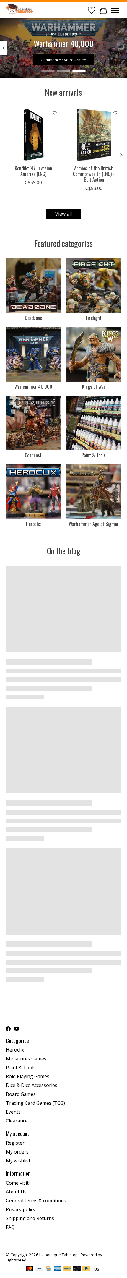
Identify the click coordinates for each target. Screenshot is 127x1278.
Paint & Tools (94, 455)
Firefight (94, 317)
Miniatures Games (26, 1058)
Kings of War (93, 386)
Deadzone (33, 317)
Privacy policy (20, 1209)
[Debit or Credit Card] (77, 1269)
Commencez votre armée (63, 59)
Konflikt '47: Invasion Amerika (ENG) (33, 171)
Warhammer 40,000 (33, 386)
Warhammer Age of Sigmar (94, 523)
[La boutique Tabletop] (20, 10)
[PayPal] (67, 1269)
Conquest (33, 455)
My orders (17, 1152)
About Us (16, 1191)
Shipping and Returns (30, 1218)
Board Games (21, 1094)
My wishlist (18, 1160)
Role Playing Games (27, 1076)
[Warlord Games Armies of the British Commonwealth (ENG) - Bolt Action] (93, 134)
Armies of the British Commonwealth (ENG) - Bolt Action (94, 174)
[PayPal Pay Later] (86, 1269)
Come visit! (18, 1183)
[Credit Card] (48, 1269)
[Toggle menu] (115, 10)
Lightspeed (16, 1260)
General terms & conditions (36, 1200)
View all (63, 213)
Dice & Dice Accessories (31, 1085)
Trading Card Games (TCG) (35, 1103)
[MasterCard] (29, 1269)
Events (13, 1112)
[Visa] (39, 1269)
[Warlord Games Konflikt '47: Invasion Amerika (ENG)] (33, 134)
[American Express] (58, 1269)
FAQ (10, 1227)
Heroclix (33, 523)
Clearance (17, 1120)
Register (15, 1143)
